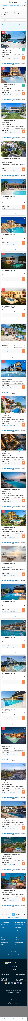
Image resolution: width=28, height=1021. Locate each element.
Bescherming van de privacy (13, 992)
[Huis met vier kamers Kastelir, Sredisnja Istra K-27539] (13, 261)
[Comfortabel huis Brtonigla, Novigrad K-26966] (13, 735)
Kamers (2, 927)
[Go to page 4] (24, 914)
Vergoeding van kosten (19, 929)
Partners (14, 951)
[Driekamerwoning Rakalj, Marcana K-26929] (13, 881)
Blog (16, 944)
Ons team (17, 939)
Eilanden (3, 941)
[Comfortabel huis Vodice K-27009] (13, 771)
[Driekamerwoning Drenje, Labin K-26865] (13, 699)
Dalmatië (3, 939)
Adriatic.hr (17, 936)
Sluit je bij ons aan (18, 941)
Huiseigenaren (14, 954)
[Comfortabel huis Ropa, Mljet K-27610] (13, 404)
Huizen (2, 925)
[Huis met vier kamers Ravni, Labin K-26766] (13, 554)
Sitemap (13, 997)
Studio (2, 929)
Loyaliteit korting (18, 927)
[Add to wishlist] (24, 33)
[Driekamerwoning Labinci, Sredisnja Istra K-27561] (13, 296)
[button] (13, 9)
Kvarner (2, 937)
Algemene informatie (19, 942)
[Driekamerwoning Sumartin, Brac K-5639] (13, 39)
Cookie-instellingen (13, 999)
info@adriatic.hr (19, 971)
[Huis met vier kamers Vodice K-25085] (13, 75)
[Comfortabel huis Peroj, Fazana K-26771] (13, 592)
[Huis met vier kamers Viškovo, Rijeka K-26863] (13, 664)
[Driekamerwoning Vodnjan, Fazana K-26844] (13, 225)
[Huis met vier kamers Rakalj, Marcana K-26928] (13, 518)
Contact (14, 969)
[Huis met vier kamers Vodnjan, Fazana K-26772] (13, 628)
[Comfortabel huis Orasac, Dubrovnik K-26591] (13, 845)
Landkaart (8, 20)
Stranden (3, 945)
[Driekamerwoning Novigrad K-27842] (13, 111)
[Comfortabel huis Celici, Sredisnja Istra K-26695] (13, 187)
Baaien (2, 944)
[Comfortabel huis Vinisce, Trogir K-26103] (13, 442)
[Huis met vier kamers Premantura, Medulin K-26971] (13, 368)
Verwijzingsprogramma (19, 930)
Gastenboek (17, 937)
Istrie (2, 936)
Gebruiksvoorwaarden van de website (13, 990)
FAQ (13, 994)
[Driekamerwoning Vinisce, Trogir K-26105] (13, 480)
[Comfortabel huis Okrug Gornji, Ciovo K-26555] (13, 149)
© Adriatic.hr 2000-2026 (13, 987)
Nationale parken (4, 942)
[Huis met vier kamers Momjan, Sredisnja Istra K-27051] (13, 809)
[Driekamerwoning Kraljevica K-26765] (13, 332)
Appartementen (4, 924)
